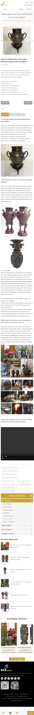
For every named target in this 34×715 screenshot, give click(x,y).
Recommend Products (17, 619)
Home (5, 9)
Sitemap (19, 700)
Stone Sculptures (7, 529)
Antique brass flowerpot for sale (18, 595)
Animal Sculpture (7, 504)
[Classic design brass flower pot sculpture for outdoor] (5, 607)
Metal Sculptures (7, 525)
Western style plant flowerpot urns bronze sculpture (21, 570)
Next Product (28, 102)
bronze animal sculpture (8, 474)
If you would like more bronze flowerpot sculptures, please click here (9, 651)
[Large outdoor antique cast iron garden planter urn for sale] (5, 583)
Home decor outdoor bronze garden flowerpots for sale (19, 558)
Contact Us (29, 9)
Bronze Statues (17, 20)
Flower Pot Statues (27, 20)
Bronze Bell (6, 512)
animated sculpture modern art (10, 467)
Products (13, 9)
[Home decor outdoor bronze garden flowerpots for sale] (5, 558)
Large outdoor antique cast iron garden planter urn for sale (20, 583)
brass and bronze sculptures (9, 477)
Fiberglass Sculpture (8, 533)
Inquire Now (5, 102)
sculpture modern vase (8, 481)
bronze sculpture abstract (24, 481)
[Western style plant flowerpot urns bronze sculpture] (5, 571)
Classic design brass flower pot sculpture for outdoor (21, 607)
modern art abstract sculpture (9, 471)
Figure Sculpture (7, 507)
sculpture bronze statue (25, 484)
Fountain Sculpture (8, 510)
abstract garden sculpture (8, 491)
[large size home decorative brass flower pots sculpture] (5, 546)
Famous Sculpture (8, 515)
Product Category (17, 496)
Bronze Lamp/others (8, 521)
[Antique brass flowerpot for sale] (5, 595)
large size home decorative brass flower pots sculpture (20, 546)
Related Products (9, 539)
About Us (21, 9)
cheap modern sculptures (8, 484)
